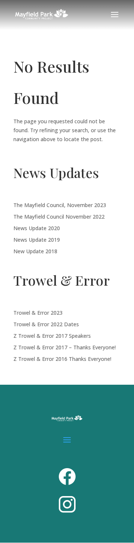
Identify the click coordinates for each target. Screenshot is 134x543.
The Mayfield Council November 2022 (59, 216)
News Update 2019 (36, 239)
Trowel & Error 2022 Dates (46, 324)
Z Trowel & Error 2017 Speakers (52, 335)
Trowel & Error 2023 (38, 312)
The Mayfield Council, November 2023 (59, 205)
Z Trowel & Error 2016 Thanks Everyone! (62, 358)
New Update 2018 (35, 251)
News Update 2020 (36, 228)
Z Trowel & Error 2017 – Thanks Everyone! (64, 347)
